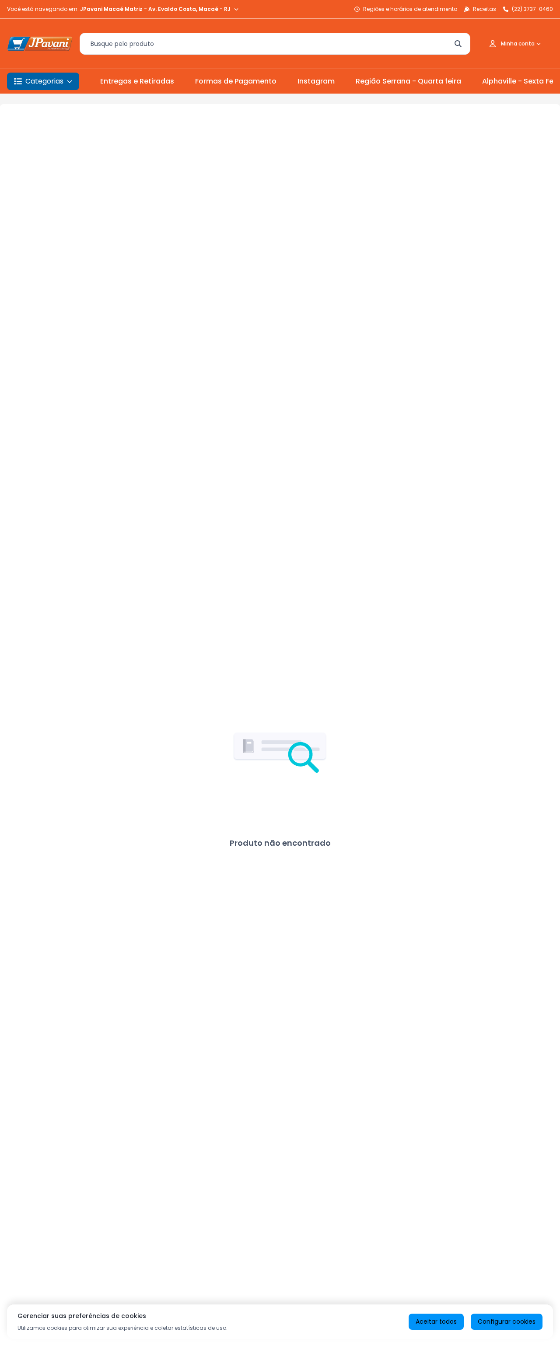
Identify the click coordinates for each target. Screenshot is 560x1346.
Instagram (316, 81)
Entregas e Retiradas (137, 81)
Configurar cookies (507, 1321)
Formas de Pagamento (235, 81)
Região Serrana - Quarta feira (408, 81)
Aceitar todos (436, 1321)
